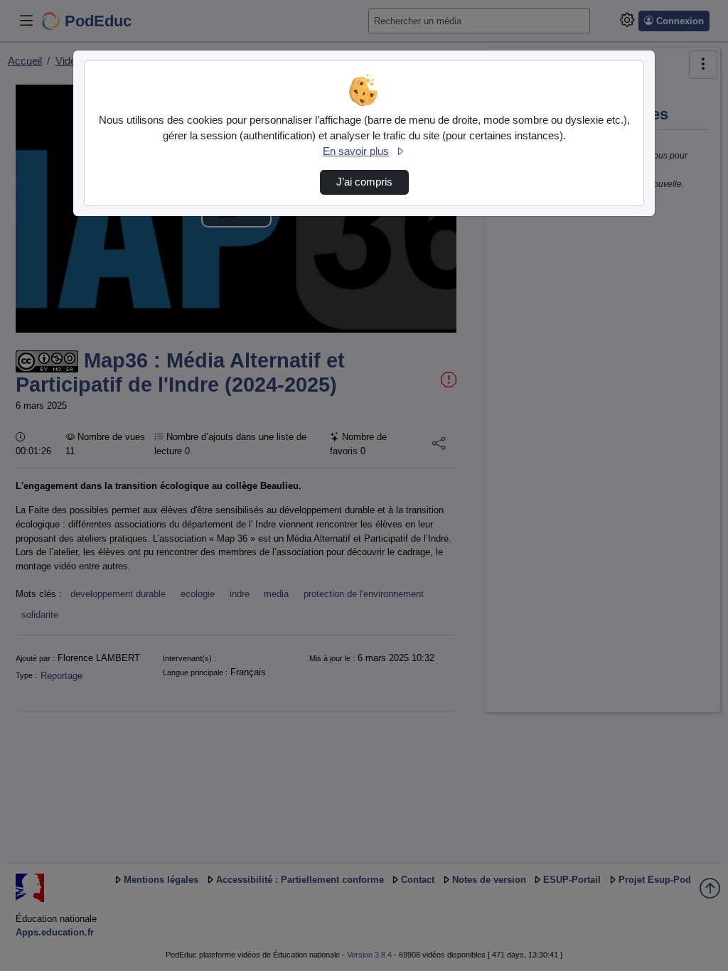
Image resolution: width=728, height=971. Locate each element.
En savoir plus (356, 151)
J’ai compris (364, 182)
